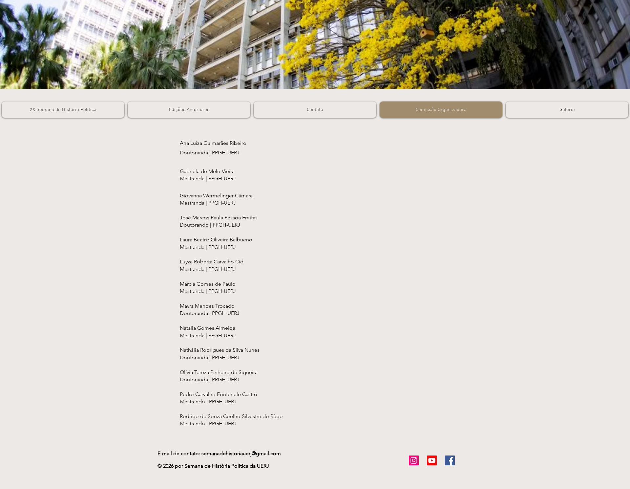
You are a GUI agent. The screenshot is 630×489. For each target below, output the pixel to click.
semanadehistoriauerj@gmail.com (241, 453)
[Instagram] (414, 460)
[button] (189, 109)
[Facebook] (450, 460)
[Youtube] (432, 460)
